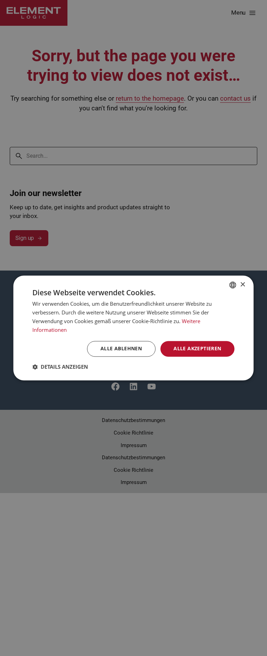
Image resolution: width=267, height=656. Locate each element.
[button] (60, 367)
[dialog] (133, 328)
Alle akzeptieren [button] (197, 348)
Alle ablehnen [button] (121, 348)
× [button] (242, 284)
